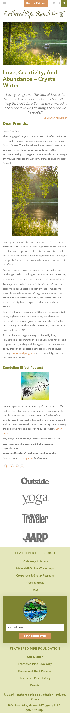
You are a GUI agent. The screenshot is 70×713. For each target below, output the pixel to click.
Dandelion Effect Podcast (35, 671)
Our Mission (35, 656)
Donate (35, 685)
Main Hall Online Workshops (35, 568)
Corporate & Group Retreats (35, 575)
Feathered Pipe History (35, 678)
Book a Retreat (36, 3)
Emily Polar (27, 458)
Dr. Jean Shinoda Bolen (55, 118)
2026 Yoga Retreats (35, 561)
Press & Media (35, 582)
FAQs (35, 589)
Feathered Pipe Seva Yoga (35, 664)
